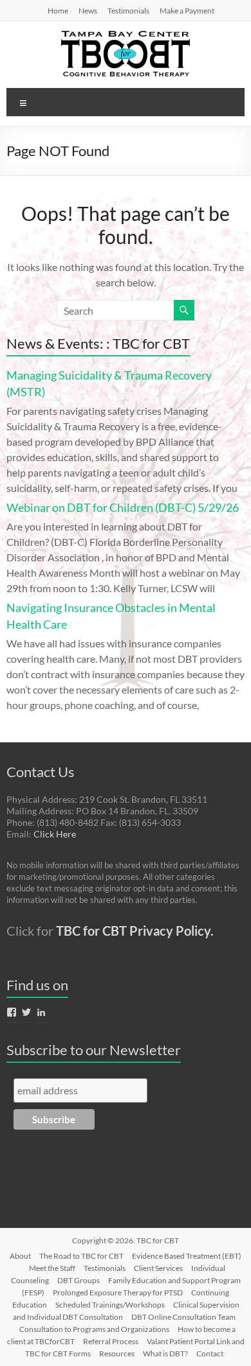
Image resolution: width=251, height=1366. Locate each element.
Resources (117, 1353)
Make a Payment (187, 10)
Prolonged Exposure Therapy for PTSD (118, 1292)
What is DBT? (165, 1353)
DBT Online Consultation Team (183, 1317)
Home (58, 10)
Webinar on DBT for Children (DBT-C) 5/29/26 (122, 507)
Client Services (158, 1268)
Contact (209, 1353)
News (88, 10)
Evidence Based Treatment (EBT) (186, 1256)
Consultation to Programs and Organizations (94, 1329)
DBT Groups (78, 1280)
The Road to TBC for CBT (81, 1256)
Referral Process (110, 1341)
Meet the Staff (52, 1268)
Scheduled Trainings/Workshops (110, 1304)
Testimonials (128, 10)
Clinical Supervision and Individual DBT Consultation (126, 1311)
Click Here (54, 833)
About (20, 1256)
